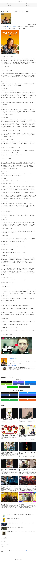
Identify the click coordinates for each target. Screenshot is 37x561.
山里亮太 (8, 377)
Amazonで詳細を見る (12, 365)
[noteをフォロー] (27, 397)
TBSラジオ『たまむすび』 (12, 26)
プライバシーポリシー (5, 544)
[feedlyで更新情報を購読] (9, 400)
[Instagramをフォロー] (27, 395)
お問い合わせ (3, 546)
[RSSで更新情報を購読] (27, 400)
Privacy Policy (24, 550)
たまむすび (3, 377)
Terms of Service (32, 550)
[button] (24, 387)
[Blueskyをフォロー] (27, 393)
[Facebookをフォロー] (9, 395)
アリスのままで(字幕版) (12, 358)
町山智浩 (11, 377)
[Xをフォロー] (9, 393)
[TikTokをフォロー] (9, 397)
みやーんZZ (3, 541)
